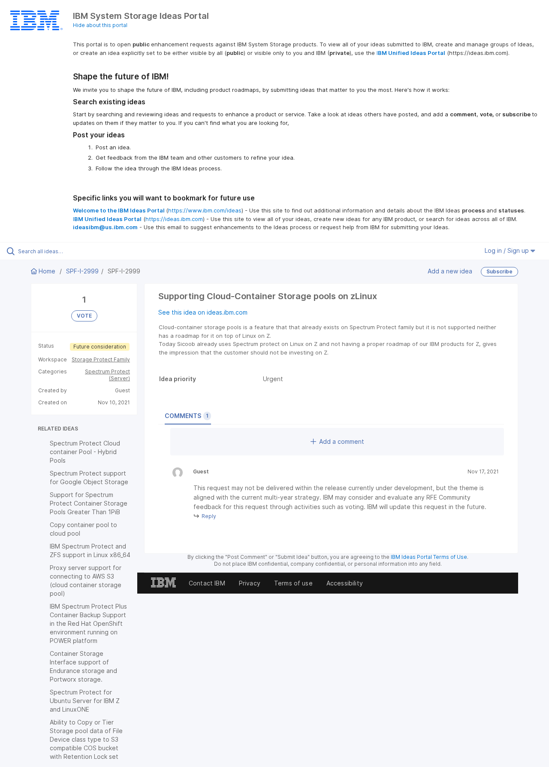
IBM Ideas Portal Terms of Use (429, 557)
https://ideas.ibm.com (174, 218)
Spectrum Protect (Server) (107, 375)
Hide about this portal (100, 25)
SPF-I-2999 (82, 271)
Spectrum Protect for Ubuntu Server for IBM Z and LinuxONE (85, 700)
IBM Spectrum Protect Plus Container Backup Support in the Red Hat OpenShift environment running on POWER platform (88, 623)
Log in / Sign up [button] (508, 250)
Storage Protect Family (101, 359)
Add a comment (341, 441)
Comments (186, 415)
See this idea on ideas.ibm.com (202, 312)
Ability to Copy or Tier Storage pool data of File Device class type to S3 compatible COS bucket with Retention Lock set (86, 739)
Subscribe (499, 271)
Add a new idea (450, 271)
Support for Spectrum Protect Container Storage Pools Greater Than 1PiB (88, 503)
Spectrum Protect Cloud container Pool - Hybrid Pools (85, 452)
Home (47, 271)
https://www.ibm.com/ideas (204, 210)
